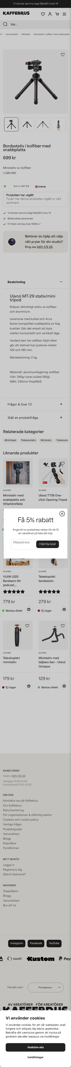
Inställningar (36, 1057)
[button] (62, 513)
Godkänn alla (35, 1047)
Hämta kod (47, 544)
